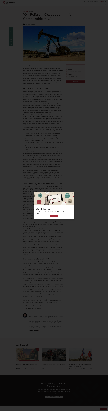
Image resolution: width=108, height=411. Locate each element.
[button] (72, 193)
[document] (54, 205)
